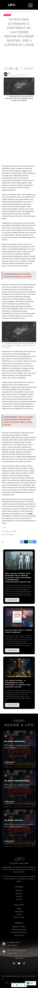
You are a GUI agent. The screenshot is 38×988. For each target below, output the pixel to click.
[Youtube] (19, 963)
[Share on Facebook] (8, 68)
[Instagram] (14, 963)
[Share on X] (11, 68)
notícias (7, 15)
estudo (30, 513)
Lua (24, 171)
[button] (30, 5)
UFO (9, 73)
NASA (14, 531)
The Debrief (10, 534)
